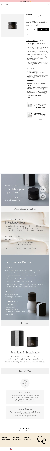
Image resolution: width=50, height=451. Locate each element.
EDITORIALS (26, 437)
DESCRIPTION (31, 40)
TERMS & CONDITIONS (6, 439)
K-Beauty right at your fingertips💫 (25, 1)
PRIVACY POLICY (27, 439)
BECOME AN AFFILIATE (17, 441)
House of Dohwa (29, 14)
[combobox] (17, 449)
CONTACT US (4, 437)
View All (29, 97)
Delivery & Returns (17, 439)
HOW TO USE (43, 40)
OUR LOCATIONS (16, 437)
